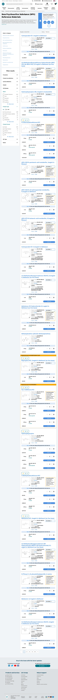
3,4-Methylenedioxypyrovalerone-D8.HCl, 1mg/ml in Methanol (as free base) (37, 622)
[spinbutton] (52, 54)
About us (3, 0)
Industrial (8, 682)
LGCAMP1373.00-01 (40, 601)
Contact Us (39, 676)
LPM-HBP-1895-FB (40, 435)
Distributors (39, 679)
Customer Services (40, 675)
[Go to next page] (38, 652)
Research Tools (9, 675)
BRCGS (22, 684)
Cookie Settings (42, 697)
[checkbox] (3, 94)
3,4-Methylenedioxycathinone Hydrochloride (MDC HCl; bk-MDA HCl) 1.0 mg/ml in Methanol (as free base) (38, 64)
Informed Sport (24, 687)
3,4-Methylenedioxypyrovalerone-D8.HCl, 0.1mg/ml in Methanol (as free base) (38, 276)
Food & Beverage (9, 677)
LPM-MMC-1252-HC (40, 477)
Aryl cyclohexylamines (7, 40)
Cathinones (5, 46)
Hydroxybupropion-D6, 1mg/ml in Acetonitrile (36, 92)
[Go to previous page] (21, 652)
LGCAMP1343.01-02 (40, 310)
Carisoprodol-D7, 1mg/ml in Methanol (34, 36)
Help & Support (15, 0)
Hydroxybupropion (27, 433)
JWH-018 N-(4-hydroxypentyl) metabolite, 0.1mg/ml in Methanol (35, 190)
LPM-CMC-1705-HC (40, 124)
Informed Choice (24, 685)
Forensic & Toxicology (10, 680)
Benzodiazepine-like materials (7, 43)
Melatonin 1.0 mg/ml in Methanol (32, 599)
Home (3, 11)
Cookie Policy (36, 697)
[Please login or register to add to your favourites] (47, 54)
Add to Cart (49, 57)
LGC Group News (24, 676)
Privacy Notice (30, 697)
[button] (10, 75)
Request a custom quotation (42, 684)
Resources (10, 0)
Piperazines (5, 60)
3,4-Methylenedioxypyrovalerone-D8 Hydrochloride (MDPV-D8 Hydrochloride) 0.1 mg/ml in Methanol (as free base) (36, 545)
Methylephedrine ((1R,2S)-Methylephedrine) (35, 334)
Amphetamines (6, 37)
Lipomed (35, 40)
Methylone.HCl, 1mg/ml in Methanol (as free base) (37, 518)
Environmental (9, 679)
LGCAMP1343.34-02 (40, 549)
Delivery (38, 681)
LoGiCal (35, 70)
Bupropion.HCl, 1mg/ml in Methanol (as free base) (38, 360)
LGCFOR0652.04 (40, 335)
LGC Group (23, 675)
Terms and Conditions (23, 697)
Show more (11, 104)
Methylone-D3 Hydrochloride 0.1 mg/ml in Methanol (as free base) (35, 307)
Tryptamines (5, 64)
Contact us (20, 0)
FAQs (38, 678)
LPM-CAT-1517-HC (40, 391)
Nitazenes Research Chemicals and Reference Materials (8, 54)
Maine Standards (24, 679)
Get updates (42, 665)
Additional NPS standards (8, 35)
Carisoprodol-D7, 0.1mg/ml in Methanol (34, 247)
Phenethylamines (6, 57)
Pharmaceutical (9, 676)
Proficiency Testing (10, 683)
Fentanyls (5, 50)
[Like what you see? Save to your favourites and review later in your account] (52, 4)
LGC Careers (23, 678)
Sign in (28, 51)
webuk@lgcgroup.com (48, 0)
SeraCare (22, 681)
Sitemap (38, 682)
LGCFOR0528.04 (40, 576)
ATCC (22, 682)
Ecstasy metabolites (7, 48)
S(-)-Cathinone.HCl (27, 390)
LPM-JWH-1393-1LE (40, 166)
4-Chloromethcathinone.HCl (30, 122)
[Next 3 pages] (35, 652)
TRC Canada (23, 688)
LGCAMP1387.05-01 (40, 68)
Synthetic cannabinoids (8, 62)
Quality (7, 0)
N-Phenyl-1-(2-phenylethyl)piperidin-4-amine (36, 574)
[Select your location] (54, 1)
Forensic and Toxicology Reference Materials (15, 11)
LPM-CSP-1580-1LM (40, 37)
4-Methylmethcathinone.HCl (30, 475)
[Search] (31, 4)
